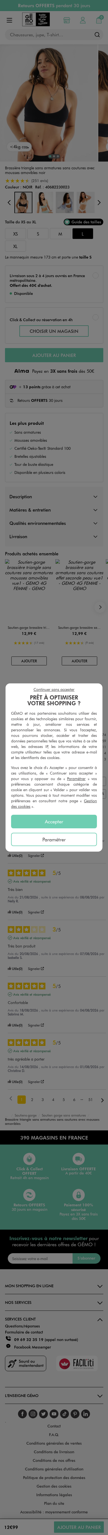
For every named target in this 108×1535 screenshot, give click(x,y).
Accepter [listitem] (54, 821)
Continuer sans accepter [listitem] (54, 689)
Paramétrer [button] (76, 778)
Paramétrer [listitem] (54, 839)
